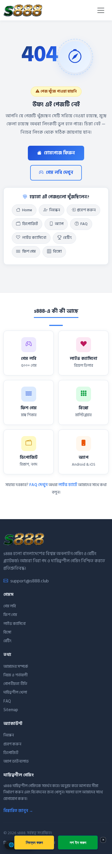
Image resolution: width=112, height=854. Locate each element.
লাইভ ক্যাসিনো (34, 238)
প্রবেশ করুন (86, 210)
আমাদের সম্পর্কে (15, 666)
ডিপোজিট (30, 224)
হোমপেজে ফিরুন (59, 153)
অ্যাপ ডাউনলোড (16, 761)
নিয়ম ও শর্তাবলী (15, 675)
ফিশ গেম (29, 251)
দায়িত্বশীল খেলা (15, 692)
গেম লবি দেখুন (59, 172)
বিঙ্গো (57, 251)
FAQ (84, 224)
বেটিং (67, 238)
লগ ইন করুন (78, 842)
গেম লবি (9, 606)
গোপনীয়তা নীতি (15, 683)
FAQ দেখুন (38, 484)
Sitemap (10, 710)
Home (27, 210)
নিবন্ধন (54, 210)
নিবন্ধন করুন (34, 842)
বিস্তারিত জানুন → (18, 810)
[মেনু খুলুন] (101, 10)
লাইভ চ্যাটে (67, 484)
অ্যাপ (59, 224)
